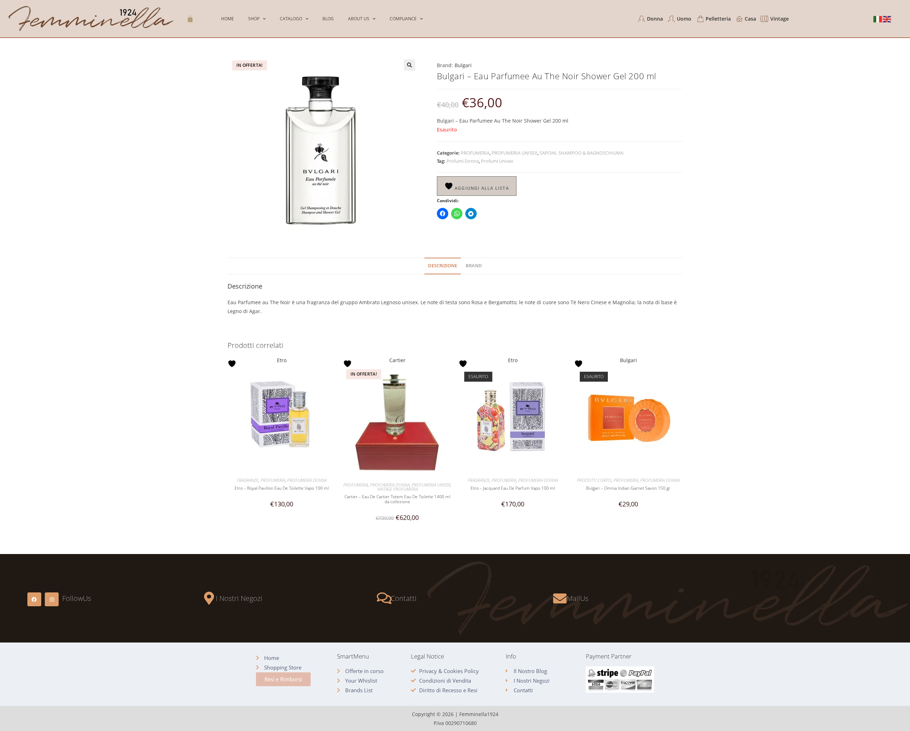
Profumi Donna (462, 161)
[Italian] (878, 18)
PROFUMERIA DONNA (307, 480)
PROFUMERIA (475, 153)
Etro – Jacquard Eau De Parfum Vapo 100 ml (513, 488)
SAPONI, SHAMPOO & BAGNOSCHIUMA (581, 153)
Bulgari (463, 65)
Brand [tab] (474, 266)
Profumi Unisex (497, 161)
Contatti (404, 598)
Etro (282, 360)
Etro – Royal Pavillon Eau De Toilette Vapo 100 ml (282, 488)
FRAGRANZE (247, 480)
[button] (409, 65)
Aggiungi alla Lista (481, 188)
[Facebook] (34, 599)
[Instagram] (52, 599)
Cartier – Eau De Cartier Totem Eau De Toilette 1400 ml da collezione (397, 499)
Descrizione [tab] (442, 266)
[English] (887, 18)
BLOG (328, 19)
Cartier (397, 360)
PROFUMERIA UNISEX (514, 153)
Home (227, 19)
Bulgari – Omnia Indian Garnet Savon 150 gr (628, 488)
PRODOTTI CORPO (594, 480)
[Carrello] (190, 19)
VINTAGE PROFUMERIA (397, 489)
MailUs (577, 598)
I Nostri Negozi (239, 598)
